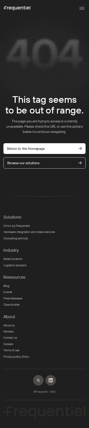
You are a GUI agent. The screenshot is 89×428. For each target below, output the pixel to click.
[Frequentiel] (16, 8)
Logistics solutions (14, 265)
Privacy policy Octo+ (16, 356)
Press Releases (12, 298)
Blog (6, 286)
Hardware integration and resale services (29, 232)
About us (9, 325)
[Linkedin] (38, 380)
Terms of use (11, 350)
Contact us (10, 337)
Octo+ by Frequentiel (16, 225)
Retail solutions (12, 259)
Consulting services (15, 238)
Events (7, 292)
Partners (8, 331)
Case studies (11, 304)
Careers (8, 344)
